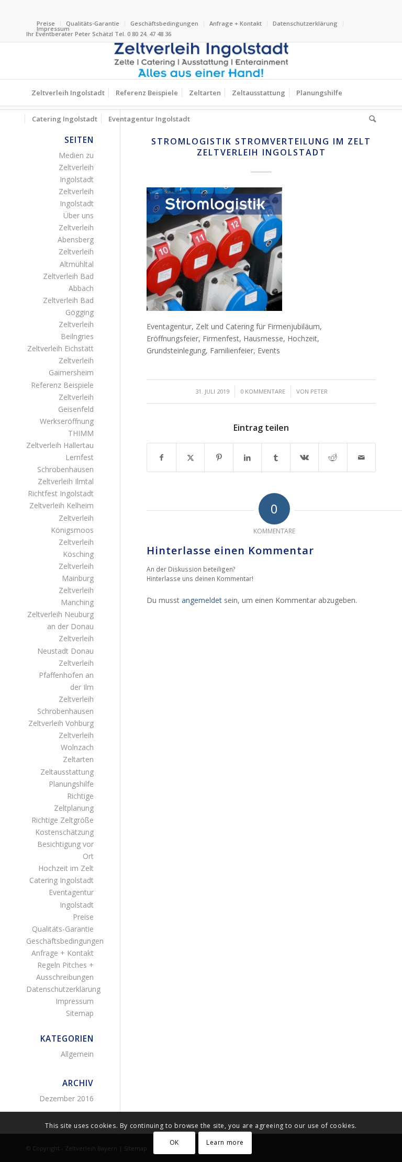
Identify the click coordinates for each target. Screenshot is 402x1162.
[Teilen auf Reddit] (333, 457)
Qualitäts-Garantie (92, 23)
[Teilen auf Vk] (304, 457)
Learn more (225, 1142)
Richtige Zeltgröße (62, 820)
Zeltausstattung (67, 772)
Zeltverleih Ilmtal (66, 481)
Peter (319, 391)
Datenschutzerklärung (305, 23)
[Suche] (370, 119)
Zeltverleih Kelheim (61, 505)
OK (174, 1142)
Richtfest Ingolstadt (61, 493)
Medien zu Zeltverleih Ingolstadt (76, 167)
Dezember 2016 (66, 1098)
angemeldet (202, 600)
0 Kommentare (262, 391)
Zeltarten (78, 759)
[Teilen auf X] (190, 457)
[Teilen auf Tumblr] (275, 457)
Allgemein (77, 1054)
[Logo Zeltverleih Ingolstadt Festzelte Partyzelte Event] (201, 60)
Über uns (78, 215)
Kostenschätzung (64, 832)
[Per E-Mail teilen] (361, 457)
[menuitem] (93, 23)
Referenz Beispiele (62, 385)
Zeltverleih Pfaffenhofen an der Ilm (66, 675)
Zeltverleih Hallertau (60, 445)
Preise (83, 917)
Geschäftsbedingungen (164, 23)
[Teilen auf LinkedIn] (247, 457)
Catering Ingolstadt (61, 880)
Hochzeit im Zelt (66, 868)
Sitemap (80, 1013)
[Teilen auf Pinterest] (218, 457)
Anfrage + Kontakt (235, 23)
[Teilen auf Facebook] (161, 457)
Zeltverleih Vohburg (61, 723)
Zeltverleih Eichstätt (60, 348)
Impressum (53, 28)
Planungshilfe (71, 784)
